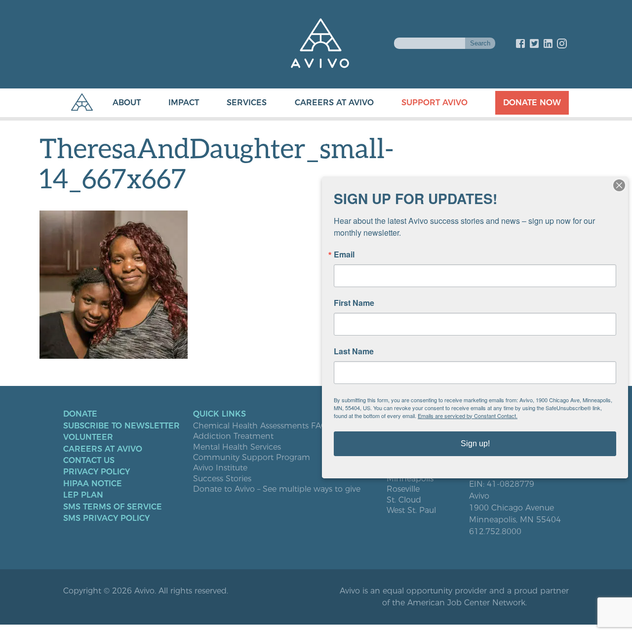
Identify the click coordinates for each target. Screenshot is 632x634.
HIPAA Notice (92, 483)
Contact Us (89, 460)
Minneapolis (410, 478)
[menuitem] (117, 103)
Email (344, 254)
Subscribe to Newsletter (121, 426)
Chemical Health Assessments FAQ (260, 426)
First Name (354, 303)
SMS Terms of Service (112, 507)
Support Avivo (434, 102)
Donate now (532, 102)
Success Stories (222, 478)
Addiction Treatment (233, 436)
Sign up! (475, 443)
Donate (80, 414)
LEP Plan (83, 495)
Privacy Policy (96, 471)
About (127, 102)
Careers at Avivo (334, 102)
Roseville (403, 489)
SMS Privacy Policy (106, 518)
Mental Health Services (237, 447)
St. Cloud (404, 500)
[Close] (619, 185)
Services (247, 102)
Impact (183, 102)
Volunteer (88, 437)
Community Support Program (251, 457)
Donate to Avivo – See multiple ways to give (276, 489)
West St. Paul (411, 510)
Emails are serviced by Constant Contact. (467, 416)
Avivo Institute (220, 468)
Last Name (354, 351)
